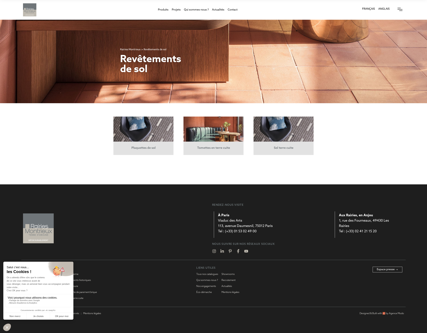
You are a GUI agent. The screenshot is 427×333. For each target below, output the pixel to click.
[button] (163, 10)
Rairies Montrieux (130, 49)
